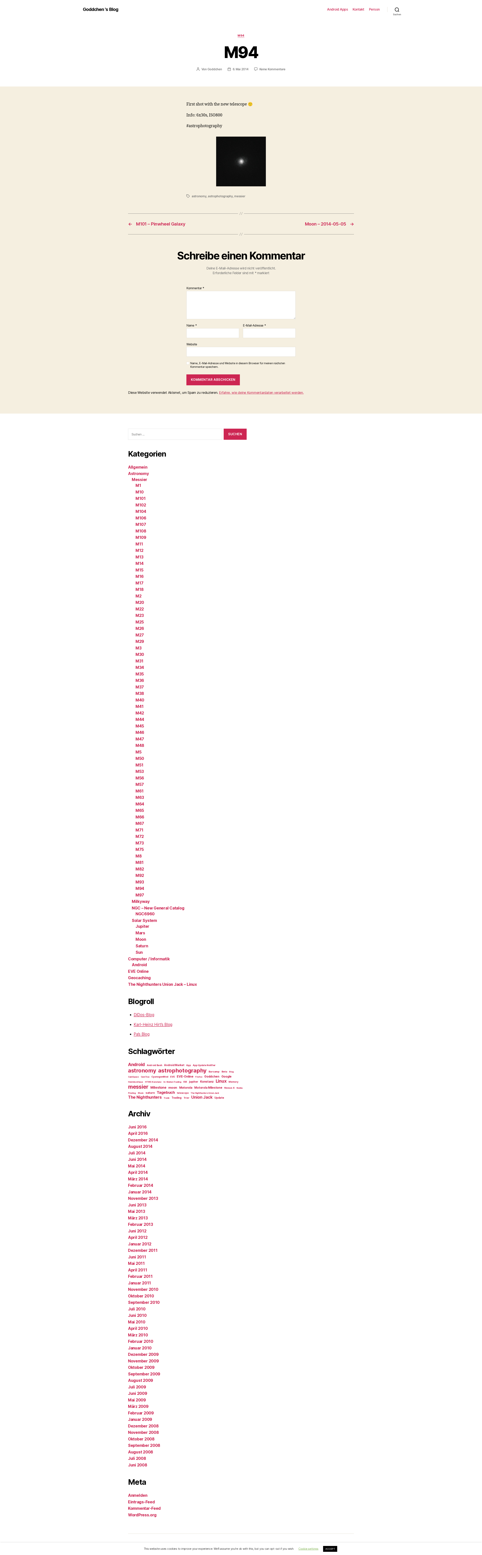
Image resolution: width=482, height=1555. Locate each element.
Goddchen (214, 69)
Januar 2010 (140, 1348)
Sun (139, 952)
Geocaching (139, 977)
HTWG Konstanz (153, 1082)
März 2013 (138, 1218)
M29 (140, 641)
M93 (140, 882)
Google (226, 1076)
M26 (140, 628)
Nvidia (239, 1088)
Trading (177, 1097)
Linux (221, 1081)
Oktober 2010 (141, 1296)
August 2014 (140, 1146)
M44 (140, 719)
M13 (139, 557)
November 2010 (143, 1289)
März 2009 (138, 1406)
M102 (141, 505)
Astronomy (138, 473)
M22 (140, 609)
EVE (172, 1076)
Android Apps (337, 9)
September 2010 (144, 1302)
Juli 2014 (137, 1153)
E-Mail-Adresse (254, 325)
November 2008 (143, 1432)
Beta (224, 1071)
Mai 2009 (137, 1400)
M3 (138, 648)
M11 (139, 544)
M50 (140, 758)
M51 (139, 765)
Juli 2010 (137, 1309)
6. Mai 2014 (241, 69)
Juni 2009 (137, 1393)
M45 (140, 726)
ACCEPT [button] (330, 1548)
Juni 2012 (137, 1231)
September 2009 (144, 1374)
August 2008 (140, 1452)
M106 (141, 518)
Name (191, 325)
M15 (139, 570)
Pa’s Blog (142, 1034)
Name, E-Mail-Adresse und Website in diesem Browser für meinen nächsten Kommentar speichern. (237, 365)
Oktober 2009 (141, 1367)
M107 (141, 524)
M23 (140, 615)
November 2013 (143, 1198)
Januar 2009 (140, 1419)
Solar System (144, 920)
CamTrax (145, 1077)
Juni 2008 (137, 1465)
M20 (140, 602)
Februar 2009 (141, 1413)
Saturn (142, 946)
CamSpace (133, 1077)
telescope (183, 1092)
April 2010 (138, 1328)
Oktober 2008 (141, 1439)
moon (172, 1087)
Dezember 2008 (143, 1426)
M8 (139, 856)
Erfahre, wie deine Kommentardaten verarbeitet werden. (261, 393)
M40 (140, 700)
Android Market (174, 1065)
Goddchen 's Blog (100, 9)
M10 (140, 492)
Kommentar (195, 288)
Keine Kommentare (272, 69)
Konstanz (207, 1081)
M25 (140, 622)
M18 (140, 589)
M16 (140, 576)
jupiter (193, 1081)
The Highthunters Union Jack (205, 1093)
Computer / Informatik (149, 959)
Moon (141, 939)
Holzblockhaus (135, 1082)
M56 (140, 778)
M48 (140, 745)
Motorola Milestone (208, 1087)
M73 (140, 843)
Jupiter (142, 926)
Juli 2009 (137, 1387)
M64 (140, 804)
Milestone (158, 1087)
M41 (140, 706)
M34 (140, 667)
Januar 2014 (140, 1192)
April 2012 (137, 1237)
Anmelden (137, 1495)
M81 (140, 862)
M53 (140, 771)
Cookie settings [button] (308, 1548)
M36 (140, 680)
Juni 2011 (137, 1257)
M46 (140, 732)
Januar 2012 (139, 1244)
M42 (140, 713)
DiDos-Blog (144, 1014)
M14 (140, 563)
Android (139, 964)
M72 (140, 836)
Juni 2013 (137, 1205)
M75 (140, 849)
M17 (139, 583)
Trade (166, 1098)
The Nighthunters (145, 1097)
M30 (140, 654)
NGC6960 (145, 914)
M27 (140, 635)
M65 (140, 810)
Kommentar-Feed (144, 1508)
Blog (231, 1072)
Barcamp (214, 1071)
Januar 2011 (139, 1283)
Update (219, 1097)
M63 (140, 797)
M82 (140, 869)
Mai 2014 (136, 1166)
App (188, 1065)
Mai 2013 (136, 1211)
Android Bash (154, 1065)
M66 (140, 817)
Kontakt (358, 9)
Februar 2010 (140, 1341)
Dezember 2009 (143, 1354)
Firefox (198, 1077)
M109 (141, 537)
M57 (140, 784)
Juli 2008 (137, 1458)
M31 (139, 661)
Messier (139, 479)
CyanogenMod (159, 1076)
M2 (138, 596)
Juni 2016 (137, 1127)
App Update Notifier (204, 1065)
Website (191, 344)
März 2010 (138, 1335)
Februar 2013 (140, 1224)
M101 (141, 498)
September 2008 (144, 1445)
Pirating (132, 1093)
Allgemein (137, 467)
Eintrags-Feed (141, 1502)
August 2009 (140, 1380)
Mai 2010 (136, 1322)
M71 (139, 830)
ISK (185, 1081)
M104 (141, 511)
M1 (138, 485)
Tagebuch (166, 1092)
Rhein (141, 1093)
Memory (233, 1081)
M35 (140, 674)
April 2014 (138, 1172)
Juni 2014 (137, 1159)
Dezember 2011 (143, 1250)
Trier (186, 1097)
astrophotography (220, 196)
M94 (241, 35)
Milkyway (141, 901)
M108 (141, 531)
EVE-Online (185, 1076)
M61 (140, 791)
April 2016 (138, 1133)
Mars (140, 933)
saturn (150, 1093)
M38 (140, 693)
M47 (140, 739)
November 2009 (143, 1361)
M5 (138, 752)
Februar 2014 (140, 1185)
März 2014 (138, 1179)
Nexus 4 (229, 1087)
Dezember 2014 (143, 1140)
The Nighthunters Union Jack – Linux (162, 984)
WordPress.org (142, 1515)
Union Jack (201, 1097)
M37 (140, 687)
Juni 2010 (137, 1315)
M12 (139, 550)
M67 (140, 823)
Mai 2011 (136, 1263)
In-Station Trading (172, 1082)
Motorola (185, 1087)
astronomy (199, 196)
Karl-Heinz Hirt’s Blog (153, 1024)
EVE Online (138, 971)
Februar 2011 (140, 1276)
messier (239, 196)
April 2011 (137, 1270)
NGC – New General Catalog (158, 908)
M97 (140, 895)
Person (374, 9)
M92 (140, 875)
